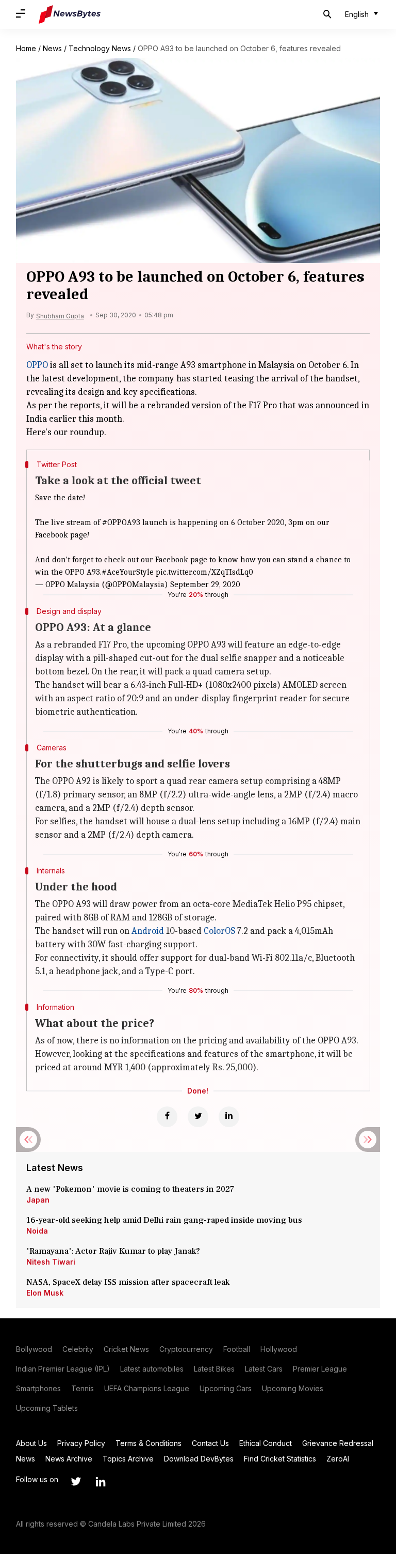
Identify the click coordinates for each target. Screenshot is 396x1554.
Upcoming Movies (292, 1388)
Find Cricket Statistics (280, 1458)
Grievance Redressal (337, 1443)
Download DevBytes (199, 1458)
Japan (38, 1199)
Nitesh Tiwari (50, 1261)
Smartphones (38, 1388)
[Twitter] (198, 1116)
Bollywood (34, 1349)
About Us (31, 1443)
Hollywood (278, 1349)
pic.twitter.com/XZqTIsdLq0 (204, 572)
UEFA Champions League (146, 1388)
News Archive (68, 1458)
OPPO (37, 365)
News (52, 48)
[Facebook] (167, 1116)
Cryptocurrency (186, 1349)
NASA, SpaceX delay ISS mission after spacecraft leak (127, 1282)
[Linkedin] (229, 1116)
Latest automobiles (152, 1368)
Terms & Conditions (149, 1443)
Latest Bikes (214, 1368)
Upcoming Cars (226, 1388)
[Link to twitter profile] (75, 1481)
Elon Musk (44, 1292)
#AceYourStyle (128, 572)
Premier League (320, 1368)
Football (236, 1349)
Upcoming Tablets (47, 1408)
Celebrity (77, 1349)
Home (26, 48)
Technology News (100, 48)
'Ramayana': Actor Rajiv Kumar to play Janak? (113, 1251)
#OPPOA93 (121, 522)
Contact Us (210, 1443)
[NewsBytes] (70, 14)
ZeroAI (337, 1458)
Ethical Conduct (265, 1443)
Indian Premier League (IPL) (63, 1368)
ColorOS (219, 931)
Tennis (82, 1388)
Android (147, 931)
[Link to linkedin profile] (100, 1481)
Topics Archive (128, 1458)
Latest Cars (264, 1368)
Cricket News (126, 1349)
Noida (37, 1230)
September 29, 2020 (205, 584)
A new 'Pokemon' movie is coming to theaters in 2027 (130, 1189)
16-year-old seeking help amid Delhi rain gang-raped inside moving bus (165, 1220)
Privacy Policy (81, 1443)
